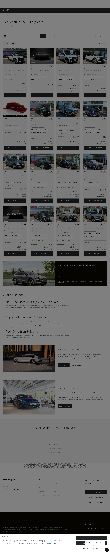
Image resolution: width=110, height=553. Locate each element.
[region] (55, 543)
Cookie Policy (52, 543)
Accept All (91, 537)
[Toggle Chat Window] (107, 550)
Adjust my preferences (91, 548)
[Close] (108, 535)
